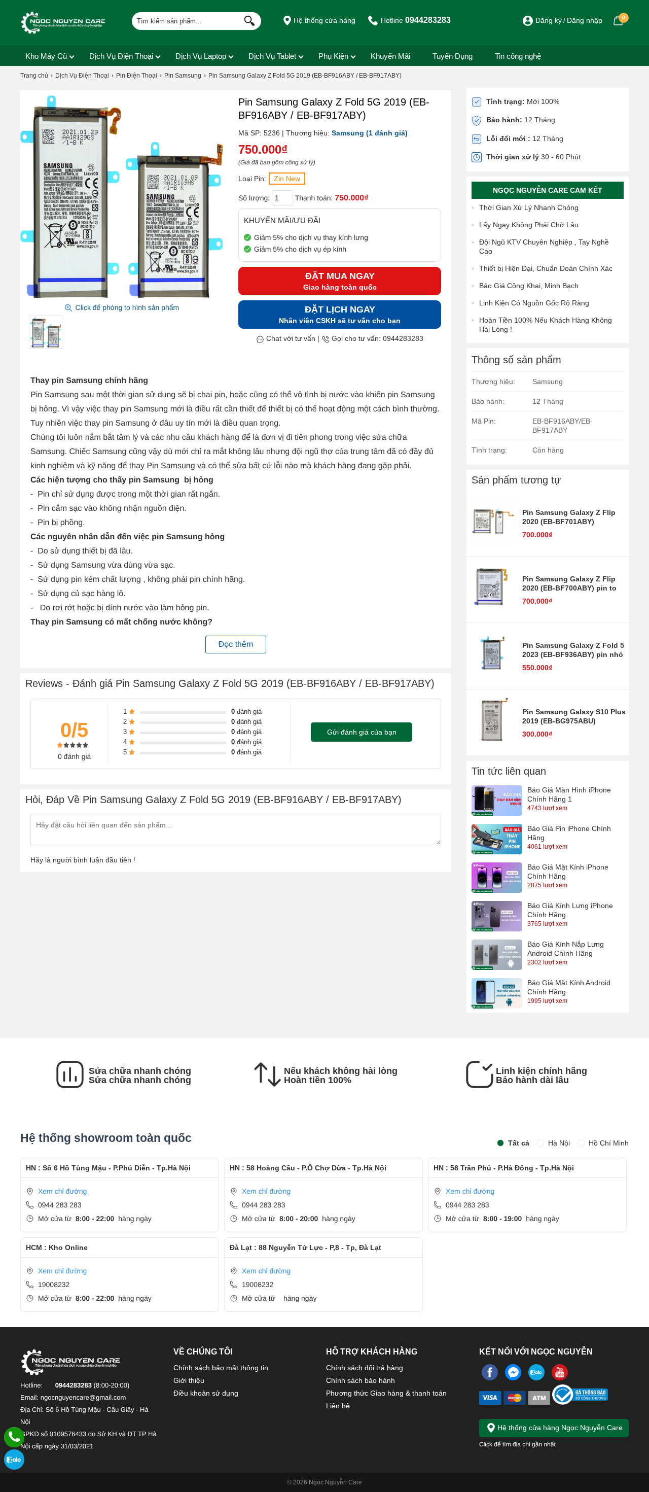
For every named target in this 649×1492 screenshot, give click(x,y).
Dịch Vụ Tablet (272, 56)
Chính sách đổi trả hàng (364, 1368)
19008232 (53, 1284)
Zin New (287, 179)
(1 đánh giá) (387, 133)
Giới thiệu (188, 1380)
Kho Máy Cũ (46, 56)
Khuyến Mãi (390, 56)
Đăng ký (548, 20)
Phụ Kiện (333, 56)
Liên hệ (338, 1406)
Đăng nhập (584, 20)
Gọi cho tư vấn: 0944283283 (376, 338)
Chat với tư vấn (289, 338)
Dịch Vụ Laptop (200, 56)
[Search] (247, 19)
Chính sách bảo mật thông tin (220, 1368)
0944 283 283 (60, 1205)
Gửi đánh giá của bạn (361, 732)
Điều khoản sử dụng (205, 1393)
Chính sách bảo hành (360, 1380)
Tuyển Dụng (452, 56)
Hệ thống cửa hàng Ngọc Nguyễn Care (559, 1428)
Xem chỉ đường (62, 1191)
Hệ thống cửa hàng (323, 20)
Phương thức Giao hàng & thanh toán (386, 1393)
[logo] (63, 23)
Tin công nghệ (518, 56)
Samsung (348, 133)
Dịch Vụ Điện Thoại (121, 56)
